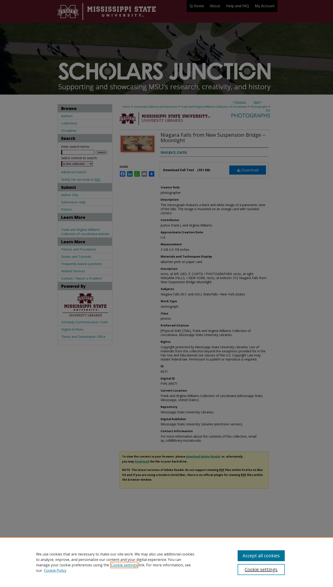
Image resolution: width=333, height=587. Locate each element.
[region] (166, 562)
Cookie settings (124, 565)
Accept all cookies (261, 556)
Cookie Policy (55, 570)
